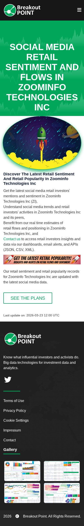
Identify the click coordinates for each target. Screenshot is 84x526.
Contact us (11, 239)
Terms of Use (13, 401)
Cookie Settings (16, 420)
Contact (9, 440)
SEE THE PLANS (28, 298)
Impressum (12, 430)
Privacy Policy (14, 410)
